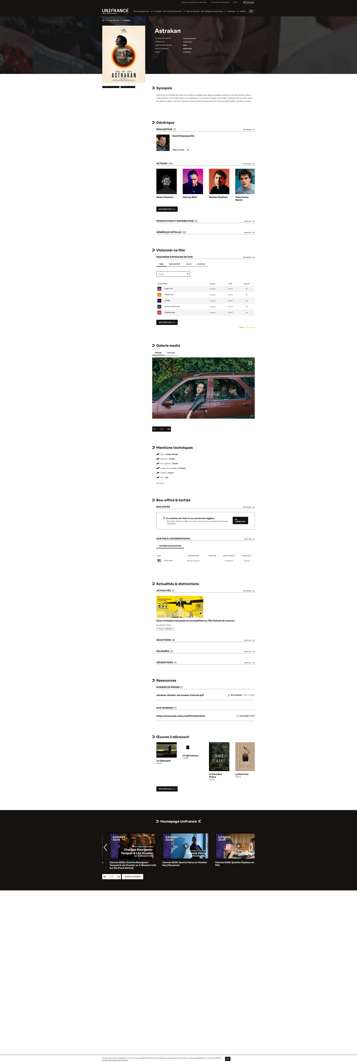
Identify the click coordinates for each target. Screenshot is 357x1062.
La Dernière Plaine (215, 775)
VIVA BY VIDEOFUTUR (172, 306)
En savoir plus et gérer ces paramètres (115, 1060)
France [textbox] (161, 274)
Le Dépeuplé (163, 760)
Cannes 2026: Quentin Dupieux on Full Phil (124, 864)
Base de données (193, 11)
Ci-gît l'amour (190, 755)
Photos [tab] (158, 353)
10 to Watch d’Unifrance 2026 (220, 2)
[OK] (227, 1059)
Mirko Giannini (164, 197)
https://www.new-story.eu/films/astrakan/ (180, 716)
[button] (250, 363)
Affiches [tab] (171, 353)
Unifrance (231, 11)
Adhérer (243, 11)
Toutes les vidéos (132, 877)
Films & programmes (141, 11)
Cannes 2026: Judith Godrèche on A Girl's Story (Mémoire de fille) (228, 864)
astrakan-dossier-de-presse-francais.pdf (180, 695)
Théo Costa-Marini (242, 198)
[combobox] (173, 274)
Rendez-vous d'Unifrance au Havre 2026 (194, 2)
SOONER (167, 300)
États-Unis (168, 560)
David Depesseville (189, 38)
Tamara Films (187, 42)
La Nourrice (242, 774)
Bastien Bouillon (218, 197)
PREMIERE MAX (169, 312)
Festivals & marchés (174, 11)
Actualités (158, 11)
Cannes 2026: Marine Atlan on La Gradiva (178, 862)
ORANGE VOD (169, 294)
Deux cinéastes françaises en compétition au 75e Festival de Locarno (195, 620)
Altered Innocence (193, 561)
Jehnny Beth (190, 197)
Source (242, 327)
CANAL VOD (168, 289)
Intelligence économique (213, 11)
